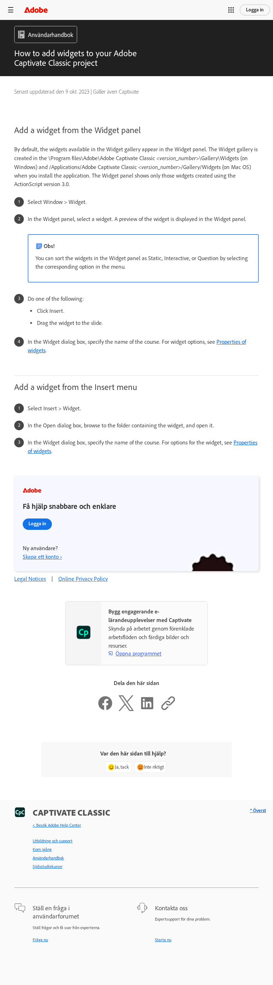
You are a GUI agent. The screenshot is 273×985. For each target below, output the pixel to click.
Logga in (255, 10)
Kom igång (42, 849)
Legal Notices (30, 578)
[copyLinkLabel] (168, 709)
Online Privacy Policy (83, 578)
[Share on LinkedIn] (147, 709)
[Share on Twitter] (126, 709)
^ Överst (258, 810)
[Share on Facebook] (105, 709)
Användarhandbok (48, 857)
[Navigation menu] (10, 10)
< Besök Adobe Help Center (57, 825)
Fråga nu (40, 939)
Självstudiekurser (48, 866)
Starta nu (163, 939)
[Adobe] (35, 10)
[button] (231, 10)
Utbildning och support (53, 840)
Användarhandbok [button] (50, 34)
